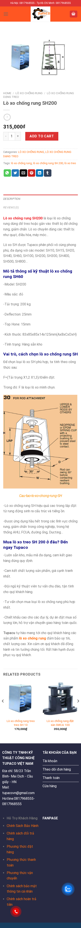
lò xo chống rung (21, 163)
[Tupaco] (40, 14)
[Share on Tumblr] (47, 173)
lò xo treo (70, 163)
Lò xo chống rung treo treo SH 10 (21, 723)
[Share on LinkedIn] (39, 173)
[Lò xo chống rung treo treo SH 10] (20, 699)
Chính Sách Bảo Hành (22, 826)
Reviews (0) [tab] (11, 207)
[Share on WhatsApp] (7, 173)
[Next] (78, 709)
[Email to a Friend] (23, 173)
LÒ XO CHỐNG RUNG (29, 93)
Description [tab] (11, 198)
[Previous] (3, 709)
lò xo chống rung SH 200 (48, 163)
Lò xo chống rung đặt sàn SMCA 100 (60, 723)
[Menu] (5, 14)
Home (7, 93)
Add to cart (42, 136)
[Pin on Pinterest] (31, 173)
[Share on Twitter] (15, 173)
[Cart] (74, 14)
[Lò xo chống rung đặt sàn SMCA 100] (60, 699)
